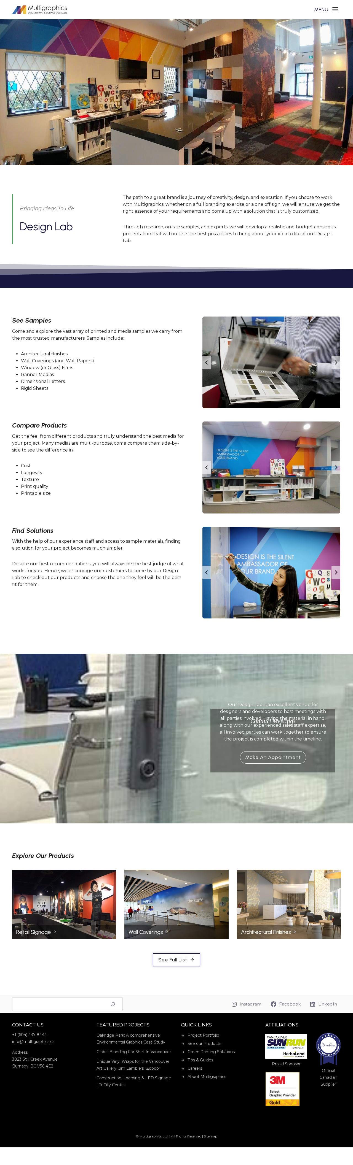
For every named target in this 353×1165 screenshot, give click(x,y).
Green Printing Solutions (211, 1051)
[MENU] (326, 10)
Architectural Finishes (266, 932)
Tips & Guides (200, 1060)
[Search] (113, 1004)
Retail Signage (33, 932)
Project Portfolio (203, 1035)
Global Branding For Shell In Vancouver (134, 1051)
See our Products (204, 1043)
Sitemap (210, 1136)
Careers (195, 1068)
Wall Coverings (146, 932)
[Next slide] (335, 362)
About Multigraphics (207, 1076)
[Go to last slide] (206, 362)
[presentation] (64, 904)
